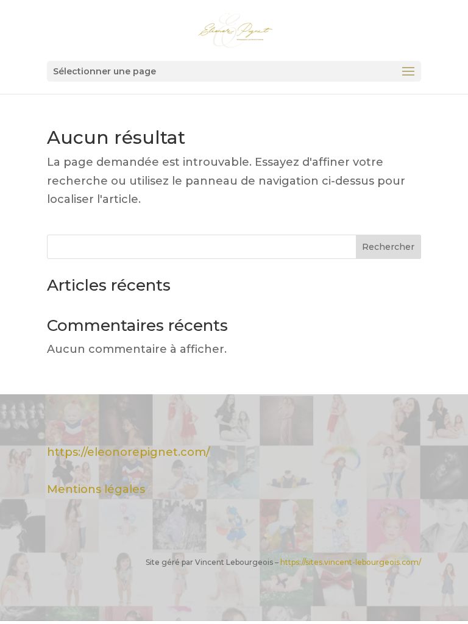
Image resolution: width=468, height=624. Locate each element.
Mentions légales (96, 489)
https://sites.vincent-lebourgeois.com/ (350, 562)
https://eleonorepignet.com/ (128, 452)
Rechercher (388, 246)
